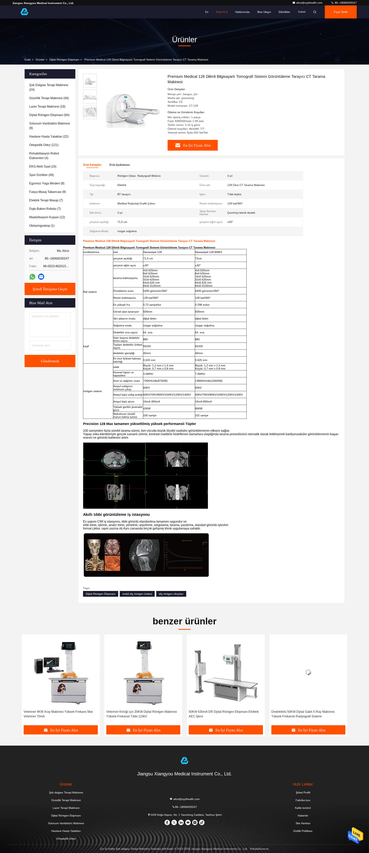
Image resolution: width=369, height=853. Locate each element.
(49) (41, 175)
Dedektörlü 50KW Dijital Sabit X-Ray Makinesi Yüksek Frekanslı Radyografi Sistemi (299, 714)
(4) (44, 156)
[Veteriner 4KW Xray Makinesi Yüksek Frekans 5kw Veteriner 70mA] (58, 672)
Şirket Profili (303, 792)
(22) (48, 136)
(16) (42, 166)
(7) (46, 200)
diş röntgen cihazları (171, 593)
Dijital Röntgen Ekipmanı (64, 59)
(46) (49, 98)
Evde (28, 59)
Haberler (303, 815)
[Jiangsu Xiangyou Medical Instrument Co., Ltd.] (24, 12)
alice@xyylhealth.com (309, 2)
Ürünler (40, 59)
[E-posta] (41, 276)
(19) (47, 106)
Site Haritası (303, 823)
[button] (29, 681)
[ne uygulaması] (32, 277)
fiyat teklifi (340, 11)
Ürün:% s (222, 11)
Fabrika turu (303, 800)
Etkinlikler (284, 11)
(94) (49, 115)
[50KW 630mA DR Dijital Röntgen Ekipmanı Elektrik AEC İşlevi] (223, 672)
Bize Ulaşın (264, 11)
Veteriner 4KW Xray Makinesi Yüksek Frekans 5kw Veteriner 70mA (55, 714)
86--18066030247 (345, 2)
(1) (41, 225)
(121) (43, 145)
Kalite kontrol (303, 807)
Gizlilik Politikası (302, 830)
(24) (48, 87)
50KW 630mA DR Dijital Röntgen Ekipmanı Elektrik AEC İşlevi (221, 714)
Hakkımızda (242, 11)
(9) (49, 126)
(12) (47, 217)
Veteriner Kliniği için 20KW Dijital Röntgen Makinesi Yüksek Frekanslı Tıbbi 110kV (138, 714)
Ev (206, 11)
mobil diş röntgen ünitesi (137, 593)
